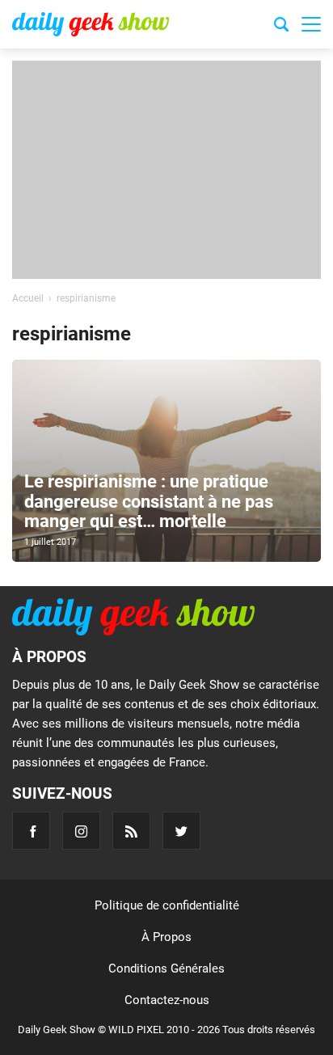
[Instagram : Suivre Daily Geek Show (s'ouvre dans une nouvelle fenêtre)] (81, 831)
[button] (311, 24)
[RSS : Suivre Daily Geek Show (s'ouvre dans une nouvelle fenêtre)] (131, 831)
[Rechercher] (281, 27)
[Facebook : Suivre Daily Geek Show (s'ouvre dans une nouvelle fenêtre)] (31, 831)
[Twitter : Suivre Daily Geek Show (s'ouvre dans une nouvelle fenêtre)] (181, 831)
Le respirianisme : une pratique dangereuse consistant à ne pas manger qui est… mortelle (148, 500)
